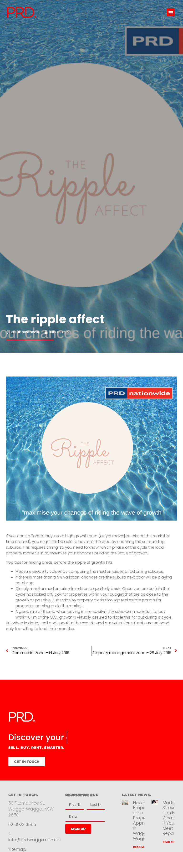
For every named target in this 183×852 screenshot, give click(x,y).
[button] (171, 12)
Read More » (142, 847)
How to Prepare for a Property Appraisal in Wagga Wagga (143, 821)
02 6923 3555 (22, 824)
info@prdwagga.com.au (34, 840)
